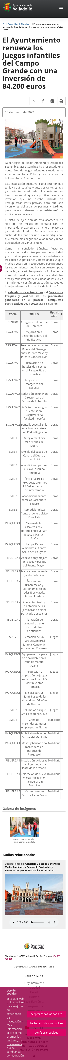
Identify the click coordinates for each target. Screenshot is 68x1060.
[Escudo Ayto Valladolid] (27, 946)
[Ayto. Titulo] (37, 946)
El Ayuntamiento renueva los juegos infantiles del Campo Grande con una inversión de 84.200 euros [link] (32, 27)
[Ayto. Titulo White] (23, 7)
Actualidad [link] (13, 24)
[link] (3, 24)
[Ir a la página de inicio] (7, 7)
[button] (61, 7)
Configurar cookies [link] (46, 1032)
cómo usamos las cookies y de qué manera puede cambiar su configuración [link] (15, 1044)
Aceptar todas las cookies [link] (46, 1014)
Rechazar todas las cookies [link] (46, 1023)
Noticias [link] (25, 24)
